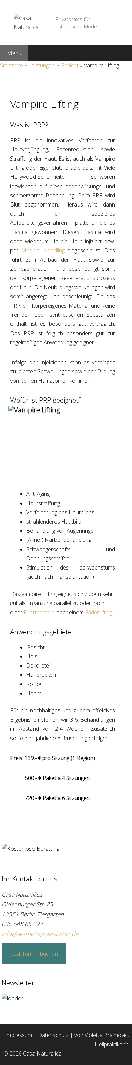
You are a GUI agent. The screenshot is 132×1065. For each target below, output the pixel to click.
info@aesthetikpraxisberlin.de (40, 934)
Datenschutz (53, 1035)
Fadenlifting (98, 612)
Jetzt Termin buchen (34, 954)
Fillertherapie (39, 612)
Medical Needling (43, 250)
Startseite (11, 65)
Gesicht (69, 65)
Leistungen (41, 65)
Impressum (18, 1035)
